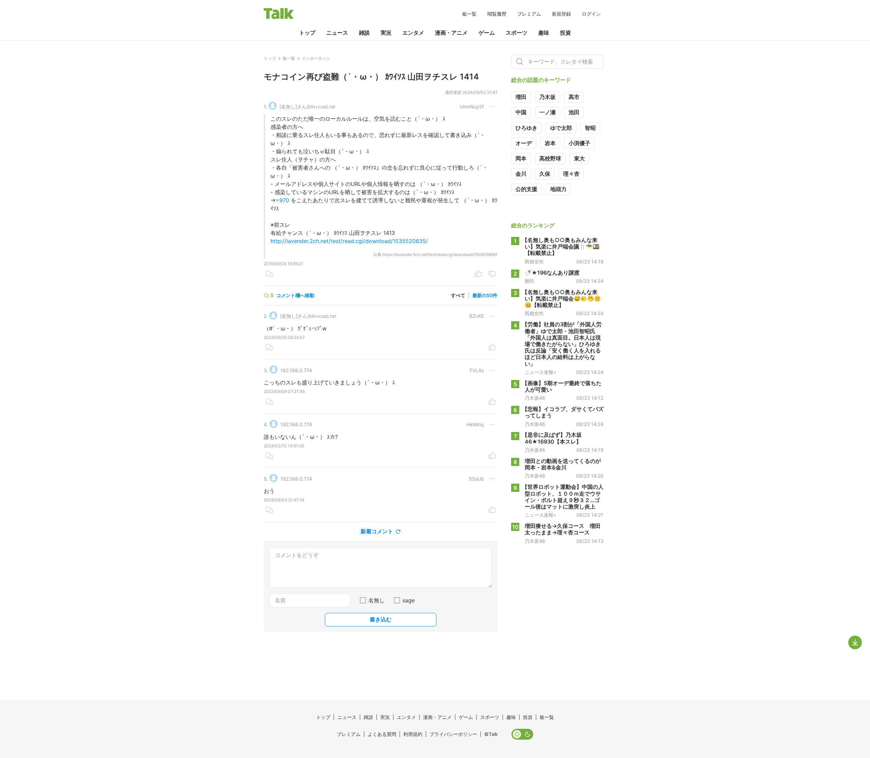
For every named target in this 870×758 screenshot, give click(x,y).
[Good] (478, 274)
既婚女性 (534, 261)
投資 (565, 32)
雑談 (364, 32)
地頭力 (558, 189)
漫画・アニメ (451, 32)
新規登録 (561, 14)
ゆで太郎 (561, 127)
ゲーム (486, 32)
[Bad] (492, 274)
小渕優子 (579, 143)
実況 (386, 32)
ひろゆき (526, 127)
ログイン (591, 14)
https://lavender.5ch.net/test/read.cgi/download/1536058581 (440, 254)
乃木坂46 (535, 398)
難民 (529, 281)
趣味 (543, 32)
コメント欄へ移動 (295, 295)
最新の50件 (485, 295)
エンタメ (413, 32)
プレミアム (529, 14)
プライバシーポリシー (453, 734)
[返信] (269, 274)
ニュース (337, 32)
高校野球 (550, 158)
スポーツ (516, 32)
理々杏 (571, 173)
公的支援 (526, 189)
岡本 (521, 158)
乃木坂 (547, 96)
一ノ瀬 (547, 112)
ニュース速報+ (540, 372)
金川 (521, 173)
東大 (579, 158)
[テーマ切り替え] (522, 734)
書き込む (381, 619)
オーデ (524, 143)
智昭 (590, 127)
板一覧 (469, 14)
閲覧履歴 (496, 14)
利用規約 (412, 734)
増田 (521, 96)
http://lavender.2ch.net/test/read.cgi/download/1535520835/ (349, 241)
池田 (574, 112)
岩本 (550, 143)
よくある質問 (382, 734)
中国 (521, 112)
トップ (307, 32)
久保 (544, 173)
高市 (574, 96)
